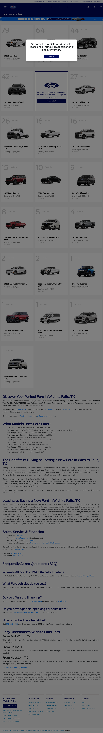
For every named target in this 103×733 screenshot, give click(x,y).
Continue (51, 56)
